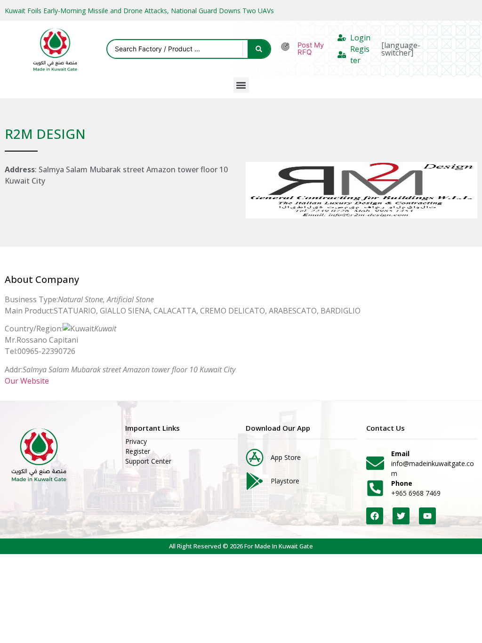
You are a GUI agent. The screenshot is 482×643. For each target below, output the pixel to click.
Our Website (27, 381)
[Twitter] (401, 515)
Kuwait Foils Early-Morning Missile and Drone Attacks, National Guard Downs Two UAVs (139, 10)
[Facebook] (374, 515)
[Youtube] (427, 515)
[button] (241, 85)
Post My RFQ (310, 48)
